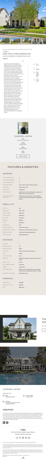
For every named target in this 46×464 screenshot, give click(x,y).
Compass (36, 413)
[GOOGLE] (26, 438)
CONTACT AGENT (23, 156)
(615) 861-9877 (23, 144)
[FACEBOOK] (17, 438)
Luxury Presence (31, 432)
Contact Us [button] (23, 372)
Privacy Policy (27, 434)
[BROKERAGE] (29, 438)
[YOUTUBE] (23, 438)
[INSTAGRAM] (20, 438)
